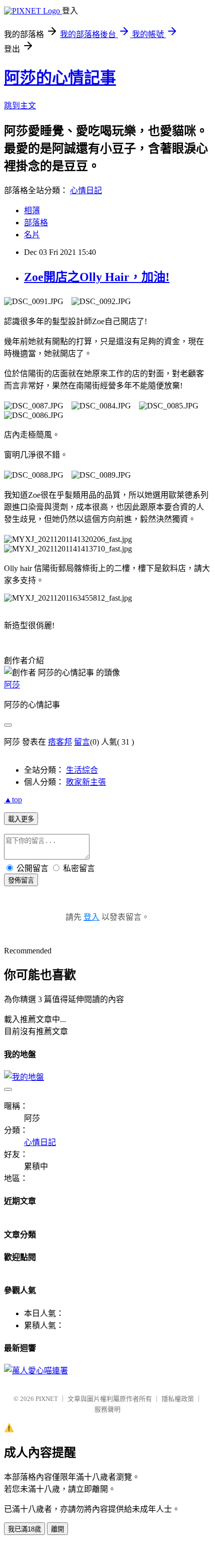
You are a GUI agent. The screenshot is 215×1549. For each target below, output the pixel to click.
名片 (32, 234)
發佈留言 (21, 880)
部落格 (36, 222)
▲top (13, 799)
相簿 (32, 210)
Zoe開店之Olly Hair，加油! (97, 277)
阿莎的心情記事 (60, 78)
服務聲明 (107, 1409)
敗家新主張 (86, 782)
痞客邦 (60, 742)
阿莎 (12, 684)
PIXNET (47, 1398)
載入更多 (21, 819)
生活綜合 (82, 770)
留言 (82, 742)
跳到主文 (20, 105)
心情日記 (86, 190)
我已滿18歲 (24, 1529)
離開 (57, 1529)
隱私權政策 (178, 1398)
